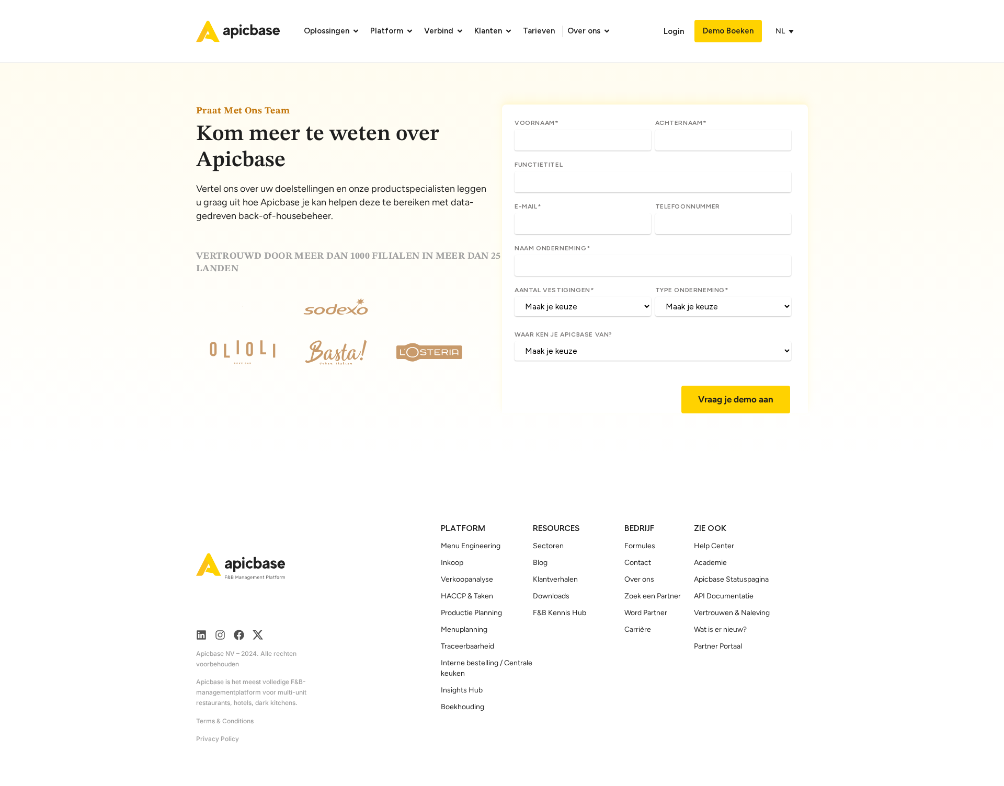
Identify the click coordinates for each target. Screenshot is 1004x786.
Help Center (714, 545)
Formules (639, 545)
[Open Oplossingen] (356, 31)
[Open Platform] (410, 31)
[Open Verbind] (460, 31)
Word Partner (645, 612)
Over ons (639, 579)
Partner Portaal (718, 646)
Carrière (637, 629)
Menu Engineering (470, 545)
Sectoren (548, 545)
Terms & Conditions (225, 721)
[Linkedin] (201, 635)
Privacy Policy (217, 739)
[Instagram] (220, 635)
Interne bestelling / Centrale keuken (486, 668)
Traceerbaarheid (467, 646)
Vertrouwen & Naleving (732, 612)
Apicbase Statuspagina (731, 579)
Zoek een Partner (652, 596)
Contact (637, 562)
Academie (710, 562)
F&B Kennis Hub (559, 612)
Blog (540, 562)
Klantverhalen (555, 579)
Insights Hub (462, 690)
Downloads (551, 596)
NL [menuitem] (780, 31)
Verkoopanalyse (467, 579)
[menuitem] (781, 31)
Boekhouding (462, 706)
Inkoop (452, 562)
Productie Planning (471, 612)
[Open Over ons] (607, 31)
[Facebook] (239, 635)
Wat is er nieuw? (720, 629)
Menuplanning (464, 629)
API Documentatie (724, 596)
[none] (787, 31)
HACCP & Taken (467, 596)
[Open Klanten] (508, 31)
